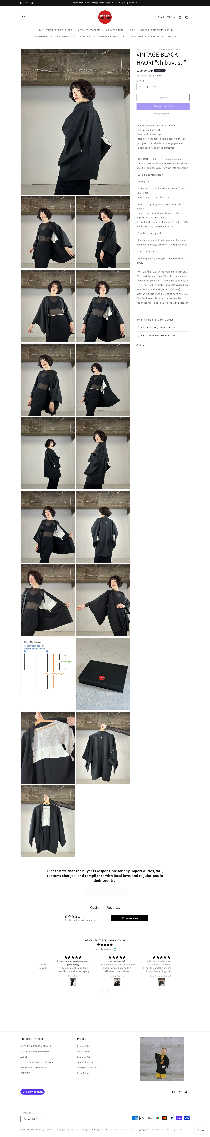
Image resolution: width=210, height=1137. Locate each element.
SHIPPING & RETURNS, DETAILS (150, 75)
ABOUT (23, 1056)
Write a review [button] (130, 918)
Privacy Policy (84, 1046)
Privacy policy (112, 1130)
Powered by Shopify (81, 1130)
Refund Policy (84, 1051)
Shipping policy (143, 1130)
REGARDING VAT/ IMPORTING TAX (36, 1051)
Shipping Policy (84, 1056)
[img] (105, 945)
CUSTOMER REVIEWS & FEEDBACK (36, 1062)
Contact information (160, 1130)
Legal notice (177, 1130)
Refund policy (97, 1130)
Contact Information (87, 1067)
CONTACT (25, 1073)
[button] (23, 17)
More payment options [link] (163, 114)
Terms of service (127, 1130)
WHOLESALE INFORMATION (33, 1067)
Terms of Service (85, 1062)
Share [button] (142, 345)
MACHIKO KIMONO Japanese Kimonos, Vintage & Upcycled (50, 1130)
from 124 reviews (103, 949)
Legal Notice (83, 1073)
